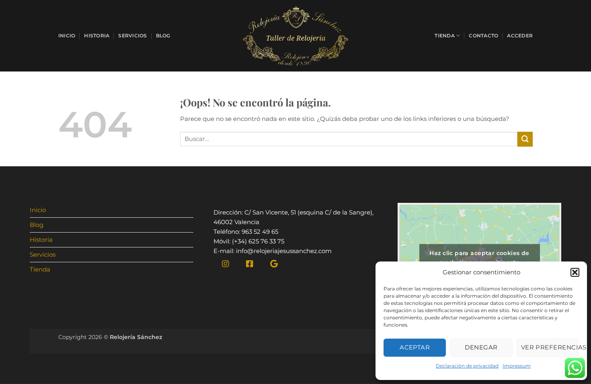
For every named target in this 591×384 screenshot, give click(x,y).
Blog (163, 36)
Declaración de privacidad (467, 366)
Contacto (483, 36)
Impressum (517, 366)
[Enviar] (525, 139)
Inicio (66, 36)
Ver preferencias (550, 347)
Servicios (132, 36)
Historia (96, 36)
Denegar (481, 347)
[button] (575, 272)
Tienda (444, 36)
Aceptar (415, 347)
